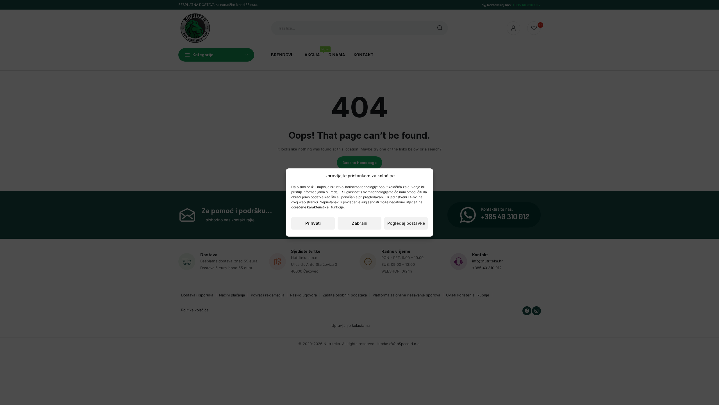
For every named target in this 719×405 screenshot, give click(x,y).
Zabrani (359, 223)
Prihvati (313, 223)
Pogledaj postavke (406, 223)
